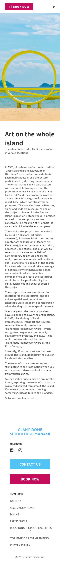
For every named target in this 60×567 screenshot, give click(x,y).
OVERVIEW (16, 494)
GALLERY (15, 501)
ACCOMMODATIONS (22, 507)
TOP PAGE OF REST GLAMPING (29, 538)
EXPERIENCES (18, 521)
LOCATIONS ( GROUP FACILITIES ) (31, 529)
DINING (14, 514)
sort (55, 7)
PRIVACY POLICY (20, 545)
